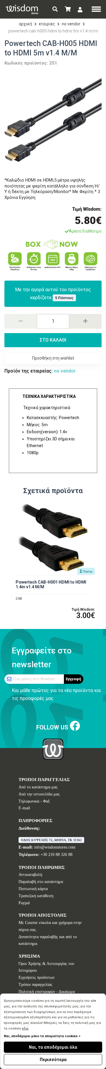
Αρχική (25, 24)
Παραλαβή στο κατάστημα (41, 881)
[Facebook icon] (75, 726)
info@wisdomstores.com (54, 847)
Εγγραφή (73, 679)
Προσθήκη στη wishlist (53, 358)
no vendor (71, 24)
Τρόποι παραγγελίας (35, 984)
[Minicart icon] (67, 9)
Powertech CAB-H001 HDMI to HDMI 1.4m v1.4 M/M (51, 584)
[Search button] (55, 9)
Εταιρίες (47, 24)
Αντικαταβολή (30, 874)
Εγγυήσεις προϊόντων (36, 977)
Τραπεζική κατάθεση (36, 896)
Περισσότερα (53, 1059)
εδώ (25, 1028)
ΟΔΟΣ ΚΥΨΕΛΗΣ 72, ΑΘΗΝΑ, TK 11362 (51, 840)
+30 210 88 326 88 (56, 854)
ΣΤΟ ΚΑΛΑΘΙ (53, 340)
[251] (53, 120)
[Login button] (80, 9)
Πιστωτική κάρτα (33, 889)
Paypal (24, 903)
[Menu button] (96, 9)
